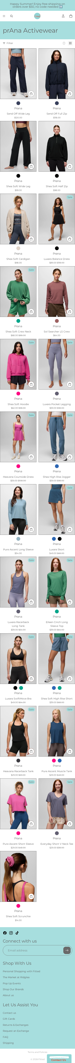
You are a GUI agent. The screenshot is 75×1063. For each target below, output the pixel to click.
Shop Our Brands (13, 989)
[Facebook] (5, 933)
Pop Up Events (12, 983)
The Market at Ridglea (16, 977)
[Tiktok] (17, 933)
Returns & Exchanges (15, 1025)
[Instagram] (11, 933)
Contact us (9, 1012)
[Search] (11, 16)
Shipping (8, 1042)
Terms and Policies (37, 1052)
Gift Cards (9, 1019)
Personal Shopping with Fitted (21, 971)
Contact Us (58, 1059)
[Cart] (71, 16)
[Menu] (4, 16)
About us (8, 995)
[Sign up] (67, 950)
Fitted (41, 1059)
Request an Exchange (16, 1031)
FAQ (5, 1037)
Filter (10, 43)
